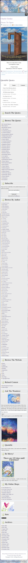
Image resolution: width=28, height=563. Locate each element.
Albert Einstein (5, 206)
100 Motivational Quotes (8, 92)
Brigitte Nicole (4, 217)
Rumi (3, 327)
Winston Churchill (5, 352)
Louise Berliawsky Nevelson (7, 283)
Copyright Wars (6, 378)
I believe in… (6, 100)
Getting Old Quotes (6, 141)
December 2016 (5, 547)
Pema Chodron (5, 309)
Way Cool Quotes (14, 5)
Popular (14, 85)
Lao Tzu (3, 276)
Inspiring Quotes (9, 71)
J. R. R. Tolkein (5, 264)
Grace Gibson (4, 249)
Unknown (4, 344)
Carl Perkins (4, 221)
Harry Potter (4, 254)
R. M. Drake (4, 315)
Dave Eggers (4, 235)
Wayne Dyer (4, 350)
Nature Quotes (5, 166)
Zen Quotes (4, 179)
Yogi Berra (4, 353)
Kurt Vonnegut (5, 275)
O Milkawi (4, 298)
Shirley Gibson (4, 330)
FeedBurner (17, 196)
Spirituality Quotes (6, 174)
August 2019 (5, 529)
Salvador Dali (4, 329)
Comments (23, 85)
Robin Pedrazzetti (5, 322)
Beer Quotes (5, 126)
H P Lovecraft (4, 260)
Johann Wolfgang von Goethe (7, 267)
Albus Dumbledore (5, 207)
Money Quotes (5, 161)
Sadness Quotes (5, 171)
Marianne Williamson (6, 287)
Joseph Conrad (4, 272)
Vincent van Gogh (5, 347)
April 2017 (4, 541)
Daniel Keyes (10, 73)
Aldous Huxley (4, 209)
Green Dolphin (5, 496)
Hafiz (3, 251)
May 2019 (4, 532)
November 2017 (5, 539)
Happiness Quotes (6, 144)
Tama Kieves (4, 338)
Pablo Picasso (4, 305)
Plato (3, 313)
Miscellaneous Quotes (7, 159)
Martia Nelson (4, 289)
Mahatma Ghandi (5, 284)
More (3, 375)
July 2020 (4, 527)
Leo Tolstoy (4, 281)
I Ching (3, 261)
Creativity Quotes (6, 132)
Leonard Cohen (5, 279)
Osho (3, 302)
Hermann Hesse (5, 257)
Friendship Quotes (6, 137)
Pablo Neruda (4, 304)
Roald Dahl (4, 318)
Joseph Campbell (5, 270)
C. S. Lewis (4, 220)
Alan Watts (4, 204)
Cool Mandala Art (6, 487)
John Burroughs (5, 269)
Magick (4, 365)
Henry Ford (4, 255)
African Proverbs (5, 203)
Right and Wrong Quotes (8, 169)
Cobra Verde (5, 229)
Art (3, 372)
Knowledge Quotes (6, 154)
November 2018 (5, 536)
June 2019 (4, 530)
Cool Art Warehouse (7, 499)
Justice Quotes (5, 151)
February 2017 (5, 544)
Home (3, 363)
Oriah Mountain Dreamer (6, 299)
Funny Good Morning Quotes (9, 88)
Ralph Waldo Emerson (6, 316)
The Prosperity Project (7, 385)
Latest (5, 85)
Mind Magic (5, 387)
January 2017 (5, 546)
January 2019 (5, 534)
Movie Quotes (5, 164)
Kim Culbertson (5, 273)
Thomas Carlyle (5, 341)
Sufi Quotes (5, 178)
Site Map (4, 377)
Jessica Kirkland (5, 266)
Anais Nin (4, 210)
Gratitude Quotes (6, 142)
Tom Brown (4, 343)
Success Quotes (5, 176)
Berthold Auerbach (5, 214)
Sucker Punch (5, 335)
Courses (9, 555)
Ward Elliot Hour (5, 349)
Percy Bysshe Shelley (6, 310)
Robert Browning (5, 319)
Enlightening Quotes (7, 136)
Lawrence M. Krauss (6, 278)
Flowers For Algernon (17, 73)
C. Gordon (4, 218)
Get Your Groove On (7, 489)
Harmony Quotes (6, 146)
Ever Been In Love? (7, 96)
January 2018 (5, 537)
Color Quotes (5, 129)
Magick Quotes (5, 158)
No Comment (13, 89)
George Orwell (4, 247)
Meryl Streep (4, 292)
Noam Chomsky (5, 295)
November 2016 (5, 549)
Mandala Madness (6, 492)
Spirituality (5, 367)
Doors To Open (7, 22)
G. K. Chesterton (5, 244)
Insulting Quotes (6, 149)
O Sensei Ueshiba (5, 301)
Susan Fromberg (5, 336)
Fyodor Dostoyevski (5, 243)
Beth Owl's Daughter (6, 215)
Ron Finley (4, 325)
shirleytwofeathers (19, 25)
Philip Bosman (4, 312)
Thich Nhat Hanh (5, 339)
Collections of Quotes (6, 231)
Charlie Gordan (4, 73)
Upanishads (4, 346)
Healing (4, 368)
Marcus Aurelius (5, 286)
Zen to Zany (5, 355)
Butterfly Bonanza (6, 497)
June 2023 (4, 525)
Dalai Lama (4, 232)
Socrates (3, 332)
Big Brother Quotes (6, 127)
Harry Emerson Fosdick (6, 252)
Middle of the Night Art (7, 494)
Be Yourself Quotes (6, 124)
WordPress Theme (15, 561)
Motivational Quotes (18, 71)
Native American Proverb (6, 293)
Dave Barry (4, 234)
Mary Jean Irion (5, 290)
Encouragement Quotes (7, 134)
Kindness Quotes (6, 152)
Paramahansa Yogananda (6, 307)
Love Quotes (5, 156)
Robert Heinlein (5, 321)
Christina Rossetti (5, 226)
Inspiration (4, 370)
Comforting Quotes (6, 131)
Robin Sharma (4, 324)
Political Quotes (6, 168)
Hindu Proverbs (5, 258)
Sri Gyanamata (4, 333)
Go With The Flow (6, 491)
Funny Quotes (5, 139)
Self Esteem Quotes (6, 173)
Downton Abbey (5, 238)
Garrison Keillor (5, 246)
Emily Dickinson (5, 240)
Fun (3, 373)
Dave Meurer (4, 237)
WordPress (8, 561)
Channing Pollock (5, 223)
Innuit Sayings (4, 263)
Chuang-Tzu (4, 227)
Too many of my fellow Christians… (11, 104)
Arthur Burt (4, 212)
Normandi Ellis (5, 296)
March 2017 (5, 542)
